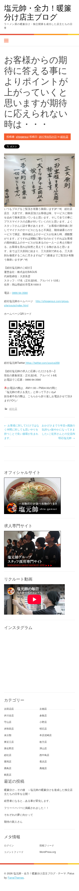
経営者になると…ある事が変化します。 (27, 801)
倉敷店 (43, 715)
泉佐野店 (9, 748)
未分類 (7, 735)
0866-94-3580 (20, 293)
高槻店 (43, 768)
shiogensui (22, 136)
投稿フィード (47, 845)
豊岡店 (7, 761)
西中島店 (44, 755)
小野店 (43, 722)
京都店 (43, 708)
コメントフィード (13, 851)
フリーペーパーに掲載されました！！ (26, 808)
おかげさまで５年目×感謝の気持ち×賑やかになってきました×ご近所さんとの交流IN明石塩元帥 (58, 431)
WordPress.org (48, 851)
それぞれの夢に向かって (18, 815)
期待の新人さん (13, 821)
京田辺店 (9, 708)
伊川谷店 (9, 715)
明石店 (43, 728)
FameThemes (16, 877)
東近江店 (9, 741)
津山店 (43, 748)
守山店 (7, 722)
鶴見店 (7, 774)
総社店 (64, 136)
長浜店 (43, 761)
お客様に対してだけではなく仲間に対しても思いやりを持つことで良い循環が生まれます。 (21, 431)
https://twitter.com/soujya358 (42, 363)
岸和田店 (9, 728)
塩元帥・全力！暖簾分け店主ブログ (38, 12)
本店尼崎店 (46, 735)
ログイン (9, 845)
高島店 (7, 768)
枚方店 (43, 741)
